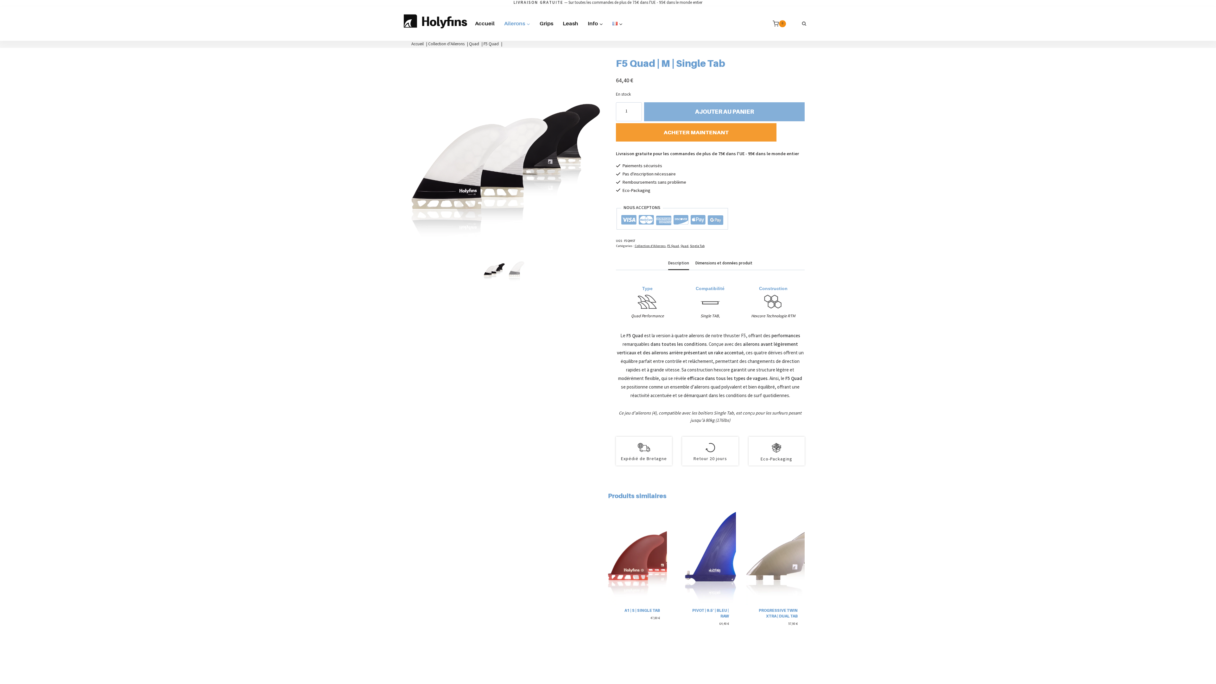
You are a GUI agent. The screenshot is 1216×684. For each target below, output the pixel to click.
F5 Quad (673, 246)
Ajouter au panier (724, 111)
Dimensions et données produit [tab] (723, 264)
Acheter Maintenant (696, 132)
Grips (546, 24)
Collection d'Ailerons (650, 246)
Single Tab (697, 246)
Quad (684, 246)
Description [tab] (678, 264)
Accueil (485, 24)
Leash (570, 24)
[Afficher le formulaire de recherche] (804, 23)
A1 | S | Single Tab (642, 610)
